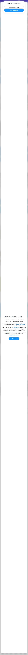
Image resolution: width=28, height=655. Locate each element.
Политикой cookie (14, 335)
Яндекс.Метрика (20, 324)
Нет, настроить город (14, 7)
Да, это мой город (14, 10)
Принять (14, 338)
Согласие (16, 327)
